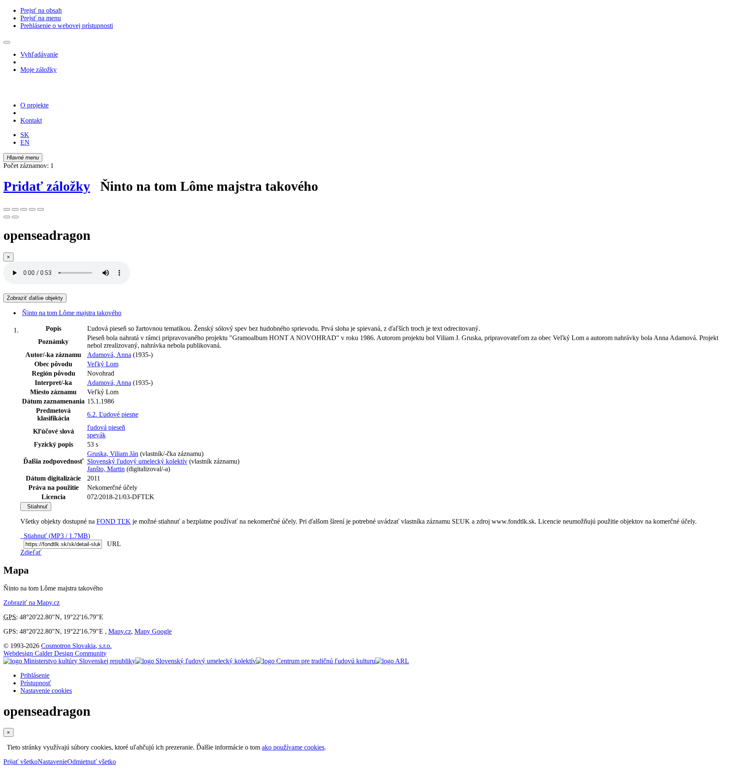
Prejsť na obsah (41, 10)
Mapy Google (153, 631)
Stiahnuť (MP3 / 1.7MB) (55, 535)
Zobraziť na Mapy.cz (31, 602)
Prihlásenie (34, 675)
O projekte (34, 105)
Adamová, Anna (109, 354)
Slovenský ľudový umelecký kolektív (137, 461)
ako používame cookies (293, 747)
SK (24, 134)
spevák (96, 435)
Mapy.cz (119, 631)
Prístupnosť (35, 683)
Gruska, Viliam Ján (112, 453)
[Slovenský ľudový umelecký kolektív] (195, 661)
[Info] (40, 209)
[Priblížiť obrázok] (6, 209)
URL (112, 543)
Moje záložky (38, 69)
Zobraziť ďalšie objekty (35, 298)
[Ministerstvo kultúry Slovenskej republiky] (69, 661)
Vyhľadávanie (39, 54)
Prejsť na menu (40, 18)
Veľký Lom (102, 364)
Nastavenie (52, 761)
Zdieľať (30, 552)
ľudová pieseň (106, 427)
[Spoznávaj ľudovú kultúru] (56, 90)
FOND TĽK (113, 521)
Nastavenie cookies (46, 690)
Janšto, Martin (106, 468)
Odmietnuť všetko (91, 761)
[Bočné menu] (6, 42)
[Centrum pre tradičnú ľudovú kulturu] (315, 661)
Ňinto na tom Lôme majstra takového (71, 312)
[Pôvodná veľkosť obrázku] (23, 209)
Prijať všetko (20, 761)
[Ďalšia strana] (15, 217)
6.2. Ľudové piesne (112, 414)
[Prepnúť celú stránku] (32, 209)
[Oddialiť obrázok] (15, 209)
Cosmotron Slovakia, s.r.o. (76, 645)
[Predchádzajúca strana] (6, 217)
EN (25, 142)
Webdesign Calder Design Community (55, 653)
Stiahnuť (36, 506)
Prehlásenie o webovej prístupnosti (66, 25)
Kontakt (31, 120)
